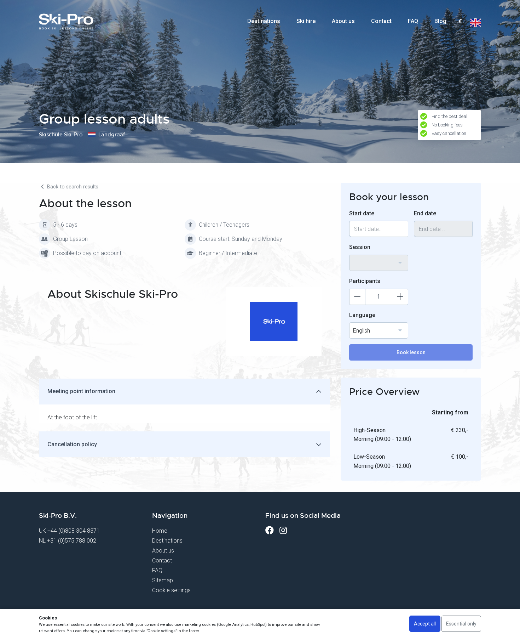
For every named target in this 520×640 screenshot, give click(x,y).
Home (159, 530)
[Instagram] (283, 530)
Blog (440, 21)
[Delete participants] (357, 297)
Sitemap (162, 580)
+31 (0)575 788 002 (71, 540)
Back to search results (72, 187)
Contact (381, 21)
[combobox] (460, 21)
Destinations (263, 21)
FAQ (413, 21)
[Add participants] (400, 297)
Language (362, 315)
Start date (361, 213)
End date (425, 213)
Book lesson (411, 352)
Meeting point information (81, 391)
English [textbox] (361, 330)
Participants (364, 281)
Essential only (461, 624)
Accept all (425, 624)
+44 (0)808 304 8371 (73, 530)
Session (359, 247)
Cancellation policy (72, 444)
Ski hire (306, 21)
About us (343, 21)
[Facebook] (269, 530)
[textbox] (460, 21)
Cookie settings (171, 590)
